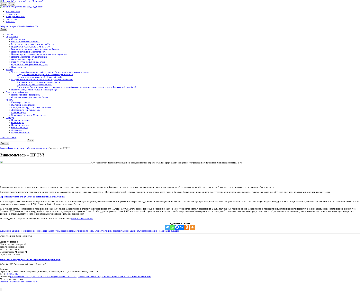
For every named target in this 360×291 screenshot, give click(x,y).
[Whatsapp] (172, 227)
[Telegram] (167, 227)
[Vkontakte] (181, 227)
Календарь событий (15, 16)
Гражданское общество (17, 92)
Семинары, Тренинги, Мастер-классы (29, 115)
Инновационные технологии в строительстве (39, 82)
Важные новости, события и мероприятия (28, 148)
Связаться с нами (8, 137)
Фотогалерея (17, 130)
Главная (9, 34)
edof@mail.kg (12, 274)
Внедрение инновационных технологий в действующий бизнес (42, 79)
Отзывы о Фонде (19, 127)
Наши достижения (20, 125)
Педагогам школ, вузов (22, 59)
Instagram (13, 26)
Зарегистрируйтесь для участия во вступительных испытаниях (32, 196)
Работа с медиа (18, 112)
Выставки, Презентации (23, 105)
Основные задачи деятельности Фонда (29, 97)
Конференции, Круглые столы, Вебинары (31, 107)
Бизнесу (9, 69)
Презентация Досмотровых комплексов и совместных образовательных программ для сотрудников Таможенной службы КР (77, 87)
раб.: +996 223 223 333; (44, 276)
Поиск (3, 4)
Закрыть (4, 143)
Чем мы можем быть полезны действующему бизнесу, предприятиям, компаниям (50, 72)
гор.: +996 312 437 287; (66, 276)
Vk (36, 26)
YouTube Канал (13, 11)
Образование (12, 36)
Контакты (10, 21)
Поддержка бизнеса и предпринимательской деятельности (45, 74)
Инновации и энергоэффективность (34, 84)
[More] (192, 227)
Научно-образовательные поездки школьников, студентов (39, 54)
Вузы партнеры (13, 14)
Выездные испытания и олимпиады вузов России (35, 49)
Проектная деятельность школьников (29, 57)
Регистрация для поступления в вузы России (32, 44)
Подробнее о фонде (20, 120)
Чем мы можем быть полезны (25, 41)
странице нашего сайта (82, 218)
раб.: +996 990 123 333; (21, 276)
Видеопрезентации (20, 132)
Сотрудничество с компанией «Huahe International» (41, 77)
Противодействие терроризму (25, 95)
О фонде (10, 117)
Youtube (21, 26)
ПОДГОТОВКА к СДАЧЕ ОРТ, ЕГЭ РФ (30, 47)
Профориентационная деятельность (28, 52)
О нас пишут (17, 122)
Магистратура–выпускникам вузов (28, 62)
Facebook (30, 26)
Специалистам (18, 39)
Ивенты (9, 100)
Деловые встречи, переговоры (25, 110)
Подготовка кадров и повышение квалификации (34, 89)
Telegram (4, 26)
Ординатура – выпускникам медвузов (29, 64)
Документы (11, 19)
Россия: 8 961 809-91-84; (89, 276)
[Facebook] (177, 227)
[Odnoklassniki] (186, 227)
